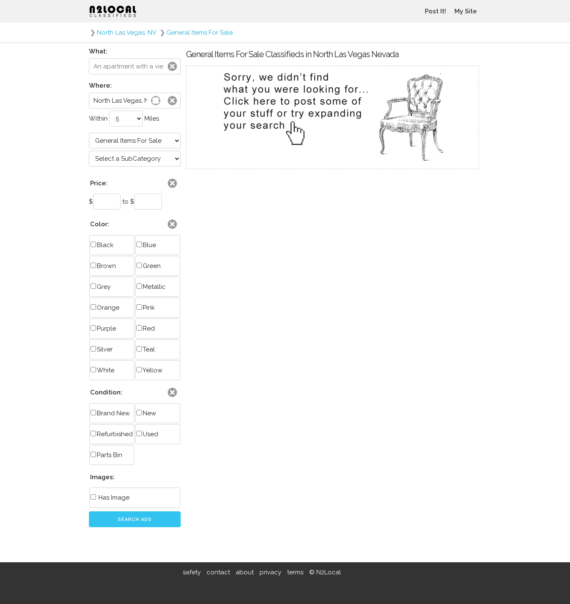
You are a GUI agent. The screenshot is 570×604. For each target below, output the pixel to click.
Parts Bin (109, 455)
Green (152, 266)
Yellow (152, 370)
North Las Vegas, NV (126, 32)
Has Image (113, 497)
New (149, 413)
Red (149, 328)
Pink (149, 307)
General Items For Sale (199, 32)
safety (192, 572)
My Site (465, 11)
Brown (106, 266)
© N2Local (325, 572)
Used (150, 434)
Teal (149, 349)
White (105, 370)
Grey (104, 287)
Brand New (113, 413)
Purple (106, 328)
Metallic (154, 287)
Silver (105, 349)
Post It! (435, 11)
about (245, 572)
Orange (108, 307)
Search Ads (135, 519)
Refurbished (115, 434)
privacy (270, 572)
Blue (149, 245)
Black (105, 245)
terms (295, 572)
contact (218, 572)
